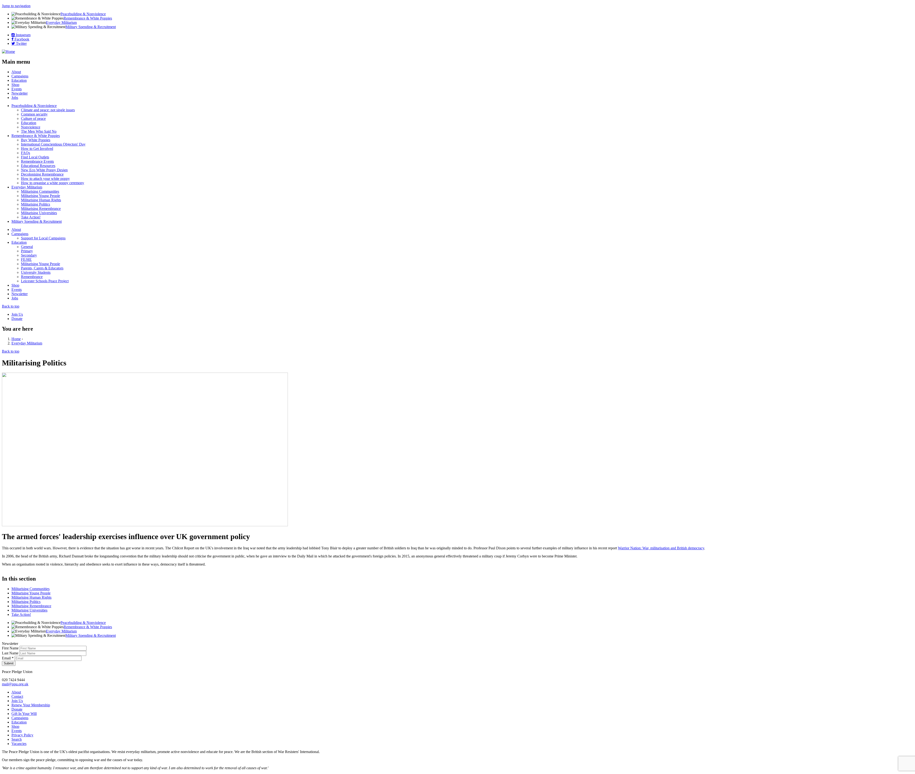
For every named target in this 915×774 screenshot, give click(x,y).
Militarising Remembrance (41, 209)
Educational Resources (38, 166)
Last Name (10, 653)
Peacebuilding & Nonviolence (83, 14)
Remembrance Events (37, 161)
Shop (15, 85)
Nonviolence (30, 127)
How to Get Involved (37, 149)
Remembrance (32, 277)
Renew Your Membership (30, 705)
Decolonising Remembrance (42, 174)
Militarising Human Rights (41, 200)
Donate (16, 319)
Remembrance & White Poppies (88, 18)
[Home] (8, 52)
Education (19, 80)
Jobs (14, 98)
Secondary (29, 255)
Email (8, 658)
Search (16, 739)
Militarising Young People (40, 196)
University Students (36, 272)
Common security (34, 114)
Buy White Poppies (35, 140)
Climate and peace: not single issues (48, 110)
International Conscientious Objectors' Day (53, 144)
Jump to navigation (16, 6)
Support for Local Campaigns (43, 238)
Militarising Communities (40, 191)
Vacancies (18, 744)
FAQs (25, 153)
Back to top (10, 306)
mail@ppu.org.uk (15, 684)
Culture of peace (33, 118)
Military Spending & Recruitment (91, 27)
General (27, 247)
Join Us (17, 314)
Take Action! (31, 217)
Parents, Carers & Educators (42, 268)
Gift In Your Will (24, 714)
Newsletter (19, 93)
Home (16, 339)
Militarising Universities (39, 213)
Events (16, 89)
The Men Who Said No (38, 131)
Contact (17, 696)
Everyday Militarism (61, 22)
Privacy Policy (22, 735)
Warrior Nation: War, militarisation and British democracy (661, 548)
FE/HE (26, 260)
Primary (27, 251)
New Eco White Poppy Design (44, 170)
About (16, 72)
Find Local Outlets (35, 157)
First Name (11, 648)
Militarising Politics (35, 204)
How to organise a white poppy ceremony (52, 183)
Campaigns (19, 76)
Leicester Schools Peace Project (45, 281)
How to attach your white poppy (45, 179)
